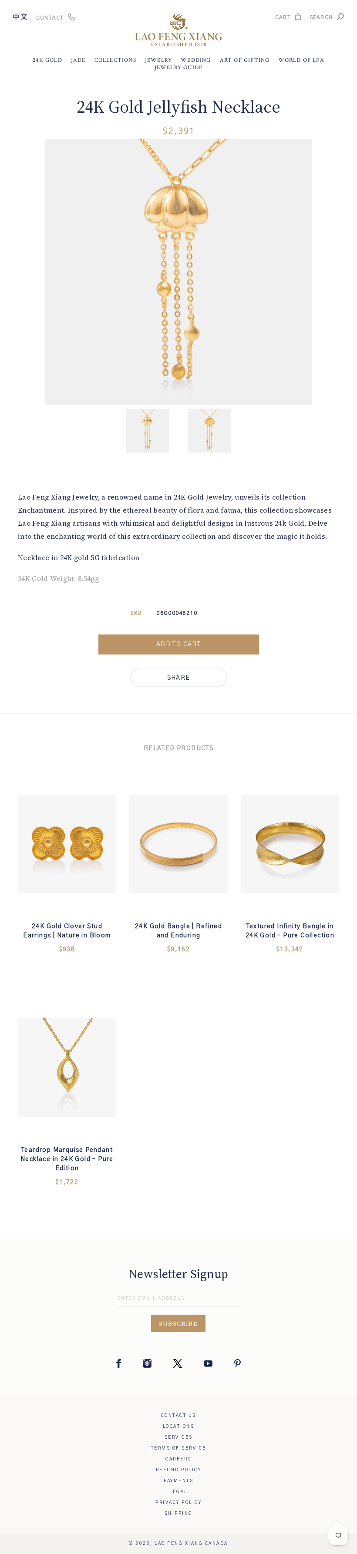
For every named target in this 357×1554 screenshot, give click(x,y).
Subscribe (178, 1323)
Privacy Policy (178, 1502)
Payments (178, 1481)
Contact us (178, 1415)
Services (179, 1437)
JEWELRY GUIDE (179, 67)
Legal (178, 1492)
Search (321, 18)
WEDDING (196, 60)
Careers (178, 1459)
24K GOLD (47, 60)
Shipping (179, 1513)
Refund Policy (179, 1470)
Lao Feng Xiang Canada (191, 1543)
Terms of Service (178, 1448)
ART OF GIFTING (245, 60)
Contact (50, 17)
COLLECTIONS (115, 60)
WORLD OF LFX (301, 60)
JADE (78, 60)
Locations (179, 1426)
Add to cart (178, 644)
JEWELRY (158, 60)
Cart (283, 18)
